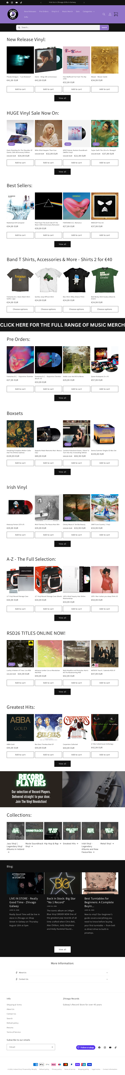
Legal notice (96, 1069)
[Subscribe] (52, 1047)
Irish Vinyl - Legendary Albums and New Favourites (90, 847)
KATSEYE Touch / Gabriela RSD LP (103, 670)
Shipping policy (83, 1069)
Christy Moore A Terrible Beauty (74, 525)
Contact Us (11, 1014)
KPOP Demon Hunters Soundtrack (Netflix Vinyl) (75, 151)
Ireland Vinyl (17, 1069)
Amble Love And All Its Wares (73, 376)
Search (104, 27)
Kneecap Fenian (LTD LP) (15, 525)
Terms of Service (14, 1032)
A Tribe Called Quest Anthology (102, 744)
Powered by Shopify (30, 1069)
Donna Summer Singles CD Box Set (103, 451)
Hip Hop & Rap (51, 843)
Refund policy (13, 1023)
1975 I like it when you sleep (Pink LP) (104, 596)
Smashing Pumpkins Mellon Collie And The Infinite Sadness (19, 452)
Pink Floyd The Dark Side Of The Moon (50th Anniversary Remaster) (47, 224)
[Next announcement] (84, 2)
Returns (10, 1027)
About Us (10, 1009)
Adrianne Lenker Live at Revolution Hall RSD (47, 671)
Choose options (20, 309)
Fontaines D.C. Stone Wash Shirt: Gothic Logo (18, 298)
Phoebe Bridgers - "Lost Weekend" (19, 77)
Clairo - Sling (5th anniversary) (46, 77)
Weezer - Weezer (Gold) (99, 77)
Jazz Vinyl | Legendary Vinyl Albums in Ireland (15, 846)
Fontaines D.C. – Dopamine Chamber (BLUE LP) (48, 378)
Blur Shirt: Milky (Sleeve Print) (73, 297)
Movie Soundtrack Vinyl (34, 845)
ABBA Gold (10, 744)
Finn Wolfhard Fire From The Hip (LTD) (74, 78)
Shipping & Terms (14, 1004)
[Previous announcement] (41, 2)
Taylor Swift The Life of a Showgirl (103, 150)
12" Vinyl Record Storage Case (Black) (48, 596)
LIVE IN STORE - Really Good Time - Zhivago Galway (23, 902)
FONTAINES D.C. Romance (72, 223)
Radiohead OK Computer (16, 223)
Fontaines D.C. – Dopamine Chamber (20, 376)
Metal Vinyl (105, 843)
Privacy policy (57, 1069)
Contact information (110, 1069)
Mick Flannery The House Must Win (47, 525)
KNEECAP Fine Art (97, 223)
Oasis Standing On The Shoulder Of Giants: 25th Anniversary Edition (19, 151)
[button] (88, 11)
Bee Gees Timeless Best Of (44, 744)
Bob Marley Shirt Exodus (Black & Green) (103, 298)
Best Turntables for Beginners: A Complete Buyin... (99, 902)
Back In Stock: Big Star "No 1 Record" (61, 900)
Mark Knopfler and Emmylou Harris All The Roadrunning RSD (75, 671)
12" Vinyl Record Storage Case (17, 596)
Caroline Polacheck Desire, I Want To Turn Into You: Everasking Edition (76, 452)
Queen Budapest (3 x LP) (100, 376)
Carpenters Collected (70, 744)
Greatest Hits (69, 843)
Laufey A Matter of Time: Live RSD (19, 670)
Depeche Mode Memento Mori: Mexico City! (48, 452)
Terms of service (69, 1069)
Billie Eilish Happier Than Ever (46, 150)
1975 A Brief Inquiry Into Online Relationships (74, 597)
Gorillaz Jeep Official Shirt (44, 297)
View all (62, 98)
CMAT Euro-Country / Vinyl (100, 525)
